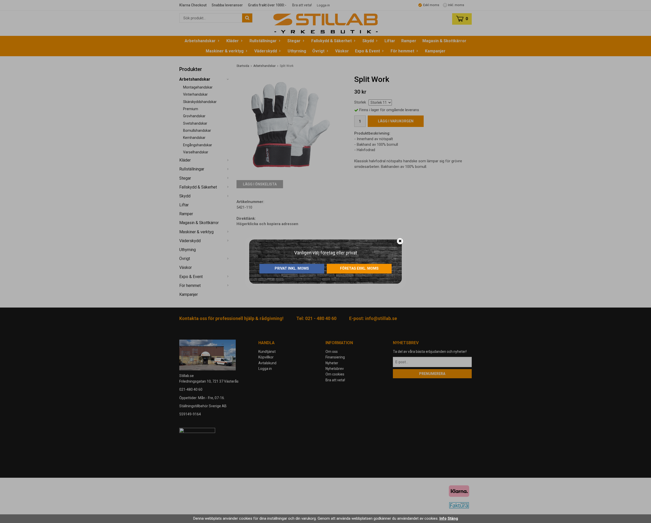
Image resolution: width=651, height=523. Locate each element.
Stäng (453, 518)
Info (443, 518)
